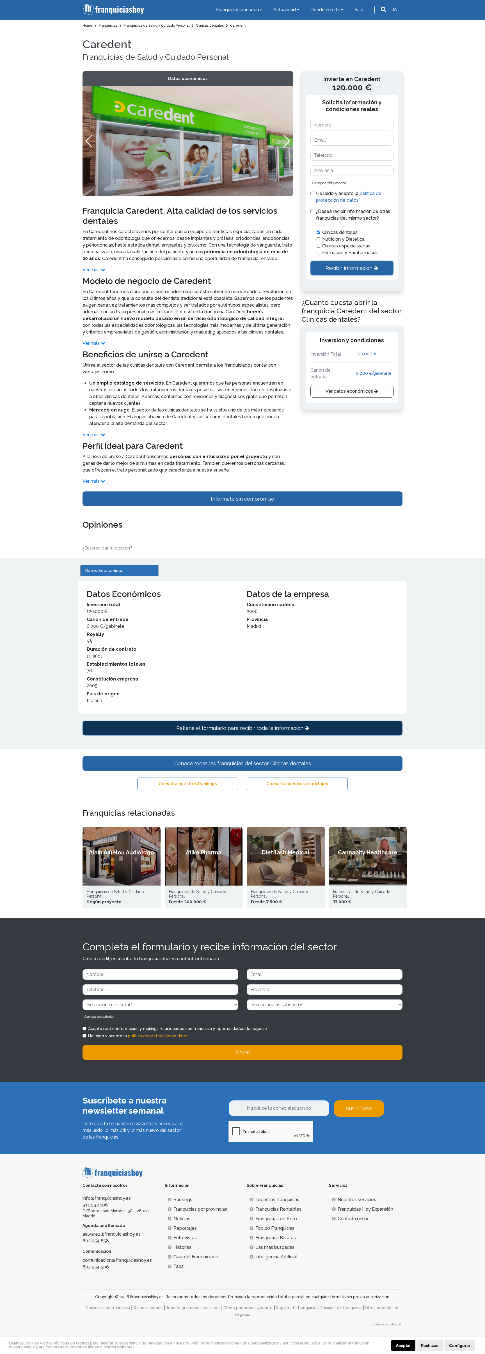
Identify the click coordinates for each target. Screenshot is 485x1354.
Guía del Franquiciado (195, 1256)
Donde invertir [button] (325, 9)
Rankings (182, 1199)
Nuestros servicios (357, 1199)
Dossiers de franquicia (341, 1307)
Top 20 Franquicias (274, 1228)
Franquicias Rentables (278, 1209)
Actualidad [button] (284, 9)
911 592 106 (95, 1205)
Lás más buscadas (274, 1247)
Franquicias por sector (239, 9)
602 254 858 (96, 1240)
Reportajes (185, 1228)
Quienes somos (148, 1307)
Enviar (242, 1052)
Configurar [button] (459, 1345)
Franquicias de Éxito (276, 1218)
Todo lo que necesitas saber (193, 1307)
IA (395, 9)
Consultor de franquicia (108, 1307)
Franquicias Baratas (275, 1237)
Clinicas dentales (340, 232)
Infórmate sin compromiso (242, 499)
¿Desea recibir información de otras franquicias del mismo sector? (353, 215)
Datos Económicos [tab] (104, 570)
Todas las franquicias (277, 1199)
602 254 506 (96, 1267)
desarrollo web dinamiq (386, 1324)
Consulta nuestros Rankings (188, 783)
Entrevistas (185, 1237)
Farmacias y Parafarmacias (350, 252)
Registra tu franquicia (296, 1307)
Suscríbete (359, 1108)
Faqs (359, 9)
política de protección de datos (158, 1036)
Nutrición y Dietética (343, 239)
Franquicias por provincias (200, 1209)
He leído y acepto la (348, 197)
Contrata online (354, 1218)
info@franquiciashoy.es (107, 1198)
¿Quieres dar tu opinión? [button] (107, 548)
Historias (182, 1247)
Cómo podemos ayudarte (248, 1307)
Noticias (181, 1218)
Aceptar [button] (403, 1345)
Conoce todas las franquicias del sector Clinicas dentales (242, 763)
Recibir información (350, 268)
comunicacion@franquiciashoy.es (117, 1260)
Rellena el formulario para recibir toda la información (240, 728)
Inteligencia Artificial (276, 1256)
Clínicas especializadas (346, 246)
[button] (286, 141)
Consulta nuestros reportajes (297, 783)
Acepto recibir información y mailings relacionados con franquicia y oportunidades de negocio (177, 1028)
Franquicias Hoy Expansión (365, 1209)
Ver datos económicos (350, 391)
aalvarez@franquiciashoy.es (112, 1234)
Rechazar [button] (430, 1345)
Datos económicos (188, 78)
